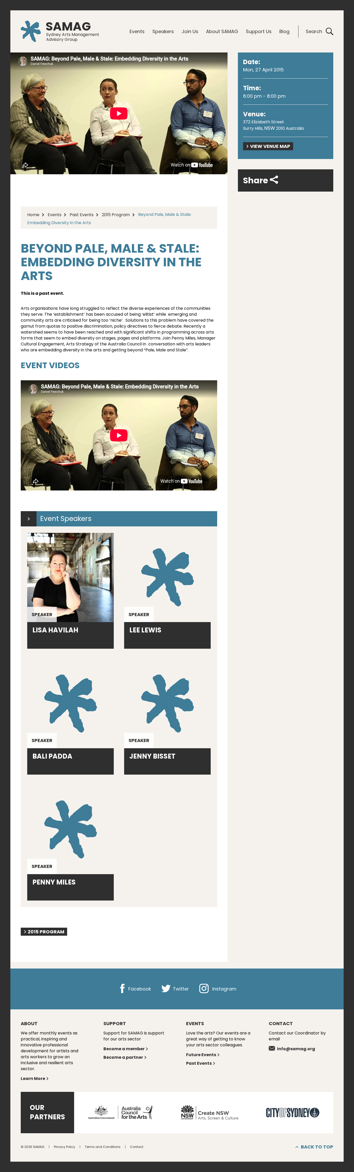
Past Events (82, 215)
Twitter (180, 989)
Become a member (124, 1049)
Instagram (223, 989)
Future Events (201, 1055)
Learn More (33, 1079)
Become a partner (123, 1057)
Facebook (139, 989)
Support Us (259, 31)
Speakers (163, 31)
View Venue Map (270, 146)
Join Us (190, 31)
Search (314, 31)
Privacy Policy (64, 1147)
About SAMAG (222, 31)
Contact (136, 1147)
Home (33, 215)
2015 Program (116, 215)
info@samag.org (296, 1049)
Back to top (317, 1147)
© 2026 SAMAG (32, 1147)
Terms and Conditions (103, 1147)
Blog (284, 31)
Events (137, 31)
